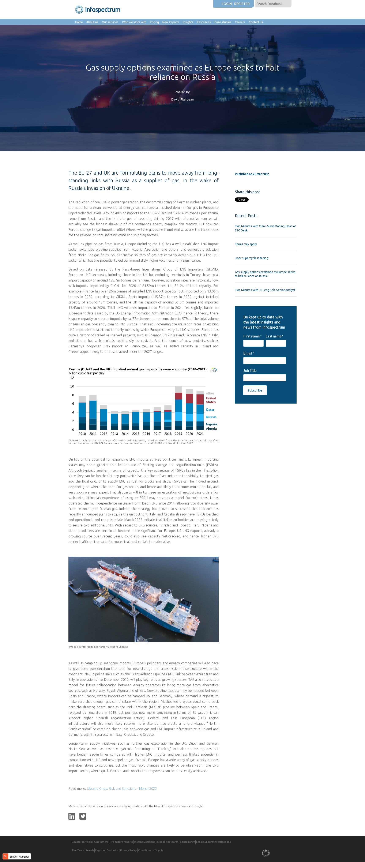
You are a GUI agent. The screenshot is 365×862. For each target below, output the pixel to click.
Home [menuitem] (79, 22)
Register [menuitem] (100, 850)
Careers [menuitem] (240, 22)
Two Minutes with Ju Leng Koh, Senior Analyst (265, 290)
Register (242, 4)
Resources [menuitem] (204, 22)
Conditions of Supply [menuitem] (150, 850)
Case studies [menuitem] (222, 22)
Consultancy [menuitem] (187, 841)
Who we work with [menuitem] (134, 22)
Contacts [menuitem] (112, 850)
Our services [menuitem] (110, 22)
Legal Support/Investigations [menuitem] (213, 841)
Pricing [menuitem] (154, 22)
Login (227, 4)
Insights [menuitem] (188, 22)
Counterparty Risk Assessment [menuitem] (90, 841)
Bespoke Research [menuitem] (167, 841)
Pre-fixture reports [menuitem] (121, 841)
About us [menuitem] (92, 22)
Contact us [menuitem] (256, 22)
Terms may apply (246, 244)
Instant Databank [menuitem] (144, 841)
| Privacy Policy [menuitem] (128, 850)
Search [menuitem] (90, 850)
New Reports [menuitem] (170, 22)
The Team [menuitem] (78, 850)
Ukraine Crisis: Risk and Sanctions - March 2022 (122, 788)
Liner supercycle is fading (251, 258)
